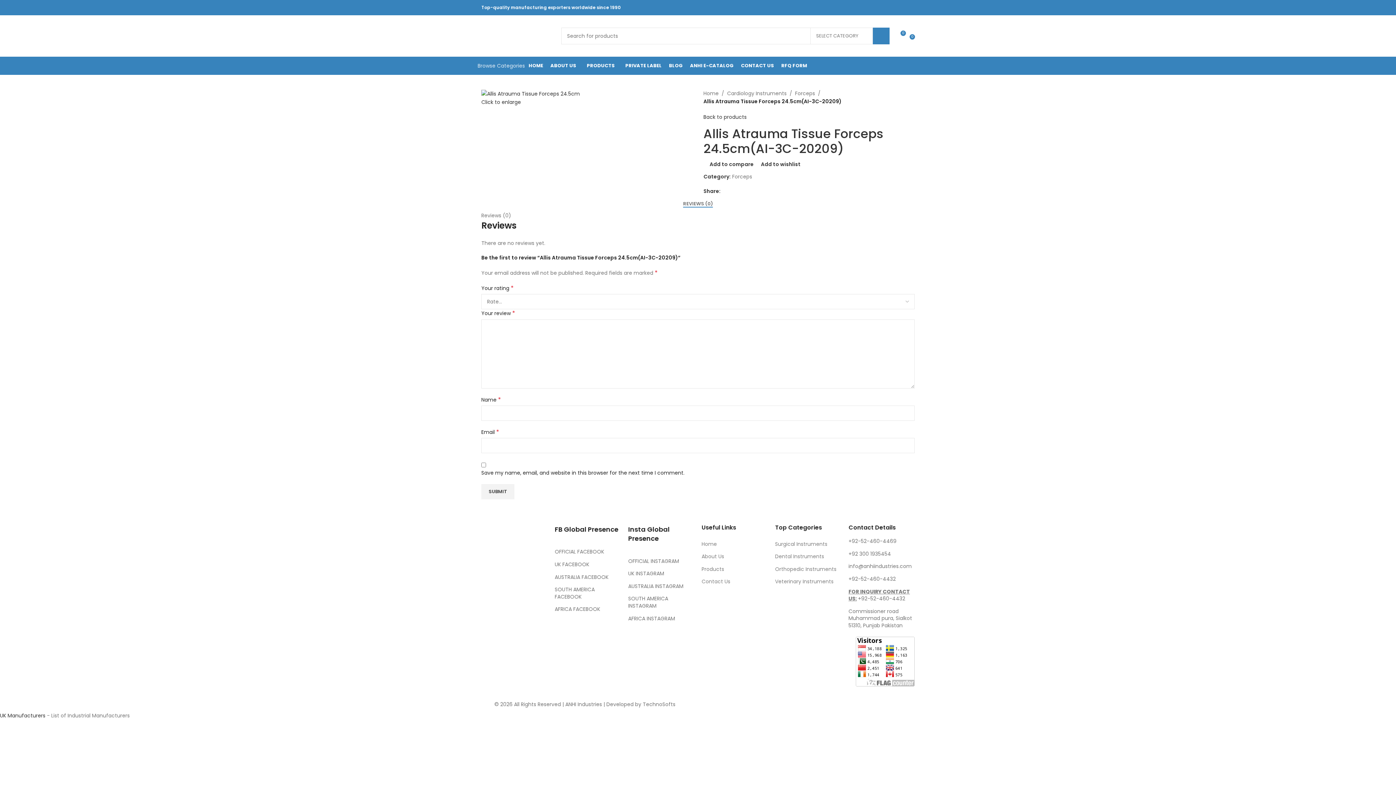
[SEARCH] (881, 36)
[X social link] (847, 7)
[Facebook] (490, 606)
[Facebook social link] (838, 7)
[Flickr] (490, 646)
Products (713, 569)
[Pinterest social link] (865, 7)
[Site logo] (517, 35)
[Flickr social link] (884, 7)
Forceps (805, 93)
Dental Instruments (799, 556)
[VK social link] (893, 7)
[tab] (698, 204)
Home (711, 93)
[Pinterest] (490, 626)
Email (490, 432)
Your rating (497, 288)
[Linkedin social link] (875, 7)
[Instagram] (530, 606)
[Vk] (510, 626)
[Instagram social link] (856, 7)
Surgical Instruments (801, 544)
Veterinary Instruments (804, 581)
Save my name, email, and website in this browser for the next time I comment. (583, 472)
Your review (498, 313)
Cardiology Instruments (757, 93)
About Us (713, 556)
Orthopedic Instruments (806, 569)
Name (491, 400)
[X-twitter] (510, 606)
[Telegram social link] (902, 7)
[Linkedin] (530, 626)
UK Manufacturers (22, 715)
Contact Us (716, 581)
